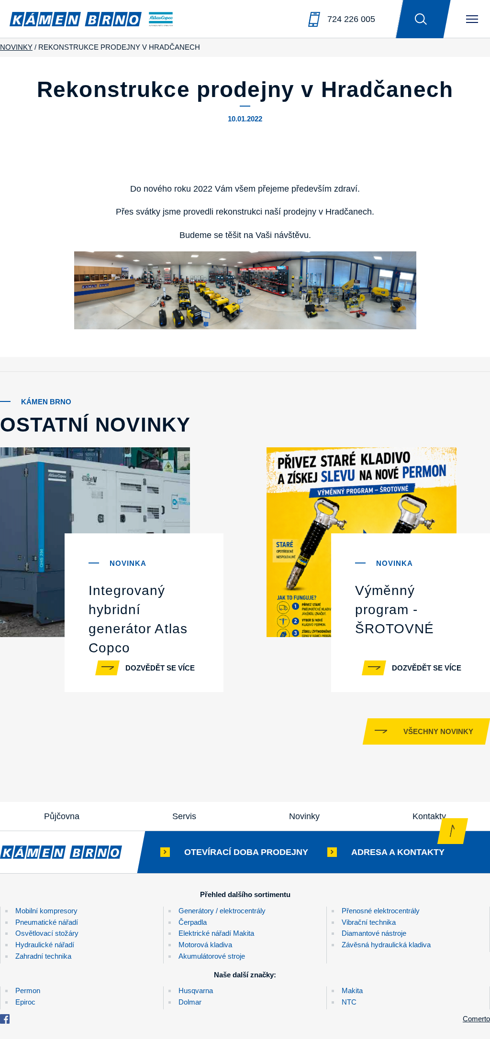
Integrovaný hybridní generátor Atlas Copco (138, 619)
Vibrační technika (369, 922)
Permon (27, 990)
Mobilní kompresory (46, 911)
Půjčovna (61, 816)
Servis (184, 816)
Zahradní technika (43, 956)
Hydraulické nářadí (44, 945)
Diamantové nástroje (374, 933)
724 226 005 (351, 19)
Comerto (476, 1019)
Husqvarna (195, 990)
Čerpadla (192, 922)
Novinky (304, 816)
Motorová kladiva (205, 945)
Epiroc (25, 1002)
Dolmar (189, 1002)
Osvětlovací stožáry (46, 933)
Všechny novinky (438, 731)
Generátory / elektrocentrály (222, 911)
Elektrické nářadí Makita (216, 933)
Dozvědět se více (160, 668)
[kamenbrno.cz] (70, 852)
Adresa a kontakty (398, 852)
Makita (352, 990)
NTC (349, 1002)
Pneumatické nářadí (46, 922)
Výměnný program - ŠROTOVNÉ (394, 609)
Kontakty (429, 816)
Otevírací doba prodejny (246, 852)
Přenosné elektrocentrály (381, 911)
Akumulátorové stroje (211, 956)
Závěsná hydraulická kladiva (386, 945)
